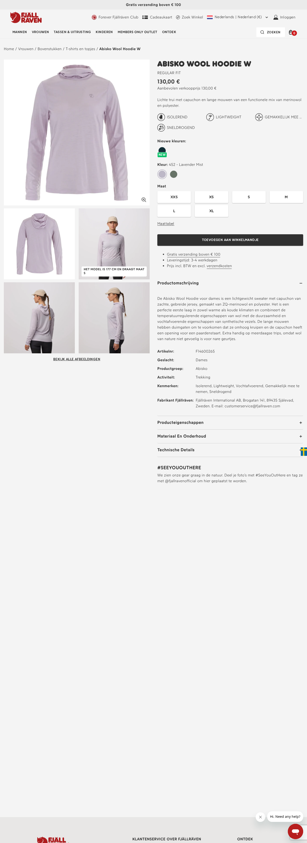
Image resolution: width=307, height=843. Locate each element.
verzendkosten (219, 266)
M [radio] (286, 197)
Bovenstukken (50, 49)
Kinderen (104, 32)
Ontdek (169, 32)
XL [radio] (211, 211)
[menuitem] (20, 32)
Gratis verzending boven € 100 (193, 254)
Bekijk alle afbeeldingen (76, 359)
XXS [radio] (174, 197)
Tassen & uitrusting (72, 32)
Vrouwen (40, 32)
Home (9, 49)
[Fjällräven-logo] (26, 17)
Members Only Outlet (137, 32)
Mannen (19, 32)
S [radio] (249, 197)
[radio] (162, 151)
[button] (291, 32)
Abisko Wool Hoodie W (120, 49)
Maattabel (165, 223)
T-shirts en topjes (80, 49)
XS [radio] (211, 197)
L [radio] (174, 211)
